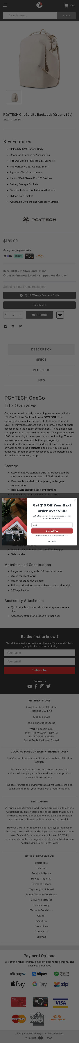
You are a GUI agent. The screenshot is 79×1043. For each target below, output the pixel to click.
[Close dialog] (74, 500)
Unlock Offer (52, 530)
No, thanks (52, 541)
